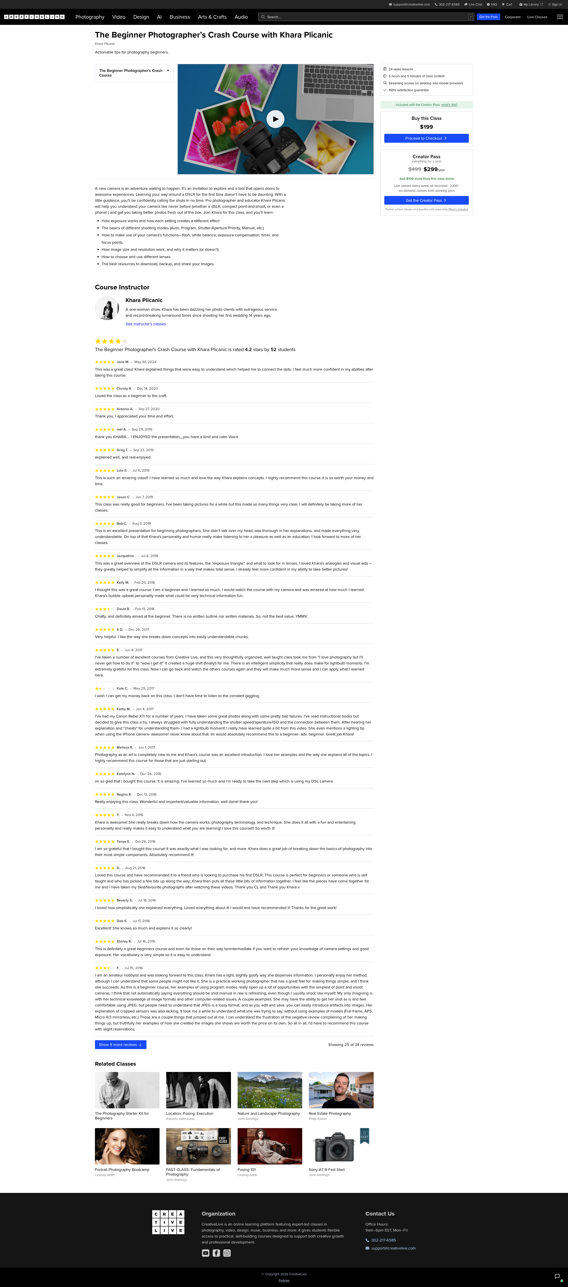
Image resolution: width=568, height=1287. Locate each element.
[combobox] (366, 17)
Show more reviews (118, 1044)
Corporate (513, 16)
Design (141, 16)
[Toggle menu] (560, 17)
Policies (284, 1280)
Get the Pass (488, 16)
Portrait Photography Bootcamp (122, 1169)
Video (118, 16)
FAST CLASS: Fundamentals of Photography (193, 1172)
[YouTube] (206, 1253)
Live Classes (537, 16)
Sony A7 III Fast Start (327, 1169)
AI (159, 16)
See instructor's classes (146, 323)
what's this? (449, 104)
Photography (89, 16)
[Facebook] (216, 1253)
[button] (557, 1276)
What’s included (458, 209)
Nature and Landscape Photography (269, 1113)
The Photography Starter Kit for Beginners (122, 1116)
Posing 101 (247, 1169)
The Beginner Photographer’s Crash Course (130, 73)
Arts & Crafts (212, 16)
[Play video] (275, 119)
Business (180, 16)
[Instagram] (227, 1253)
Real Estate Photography (330, 1113)
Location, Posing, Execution (189, 1113)
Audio (241, 16)
